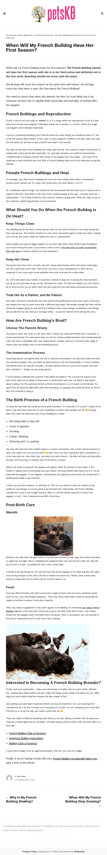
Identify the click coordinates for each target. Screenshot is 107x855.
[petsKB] (53, 14)
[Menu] (4, 13)
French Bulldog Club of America (27, 733)
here (79, 751)
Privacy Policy (29, 851)
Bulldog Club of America (23, 743)
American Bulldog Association (26, 738)
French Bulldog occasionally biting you (75, 758)
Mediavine (79, 851)
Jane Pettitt (21, 776)
